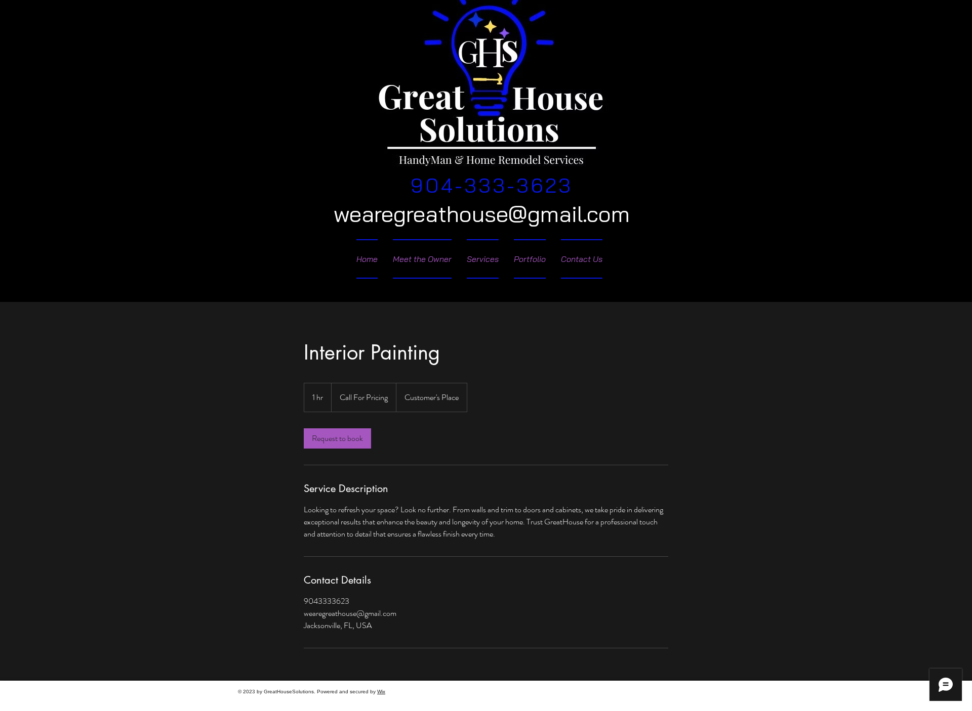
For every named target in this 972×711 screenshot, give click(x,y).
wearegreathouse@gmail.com (482, 214)
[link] (337, 438)
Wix (381, 691)
